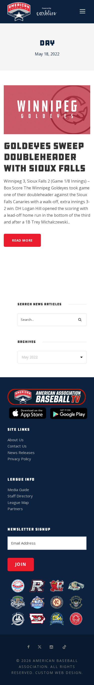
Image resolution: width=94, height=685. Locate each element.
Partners (15, 508)
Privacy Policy (19, 458)
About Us (16, 439)
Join (20, 564)
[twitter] (40, 647)
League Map (18, 502)
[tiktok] (65, 647)
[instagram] (52, 647)
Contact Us (17, 445)
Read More (22, 240)
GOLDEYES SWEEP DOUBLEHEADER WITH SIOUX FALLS (44, 157)
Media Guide (18, 489)
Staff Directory (20, 495)
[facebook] (28, 647)
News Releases (21, 452)
